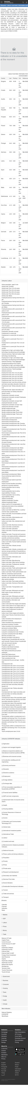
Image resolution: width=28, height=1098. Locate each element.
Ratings (3, 1042)
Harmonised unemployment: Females (12, 450)
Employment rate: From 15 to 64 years (12, 374)
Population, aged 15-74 (8, 645)
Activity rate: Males (7, 296)
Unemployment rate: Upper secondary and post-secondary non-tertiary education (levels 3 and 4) (13, 694)
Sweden (3, 267)
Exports (4, 946)
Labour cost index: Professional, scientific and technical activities (13, 565)
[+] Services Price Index (8, 879)
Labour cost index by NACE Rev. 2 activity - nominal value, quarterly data (14, 511)
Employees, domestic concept (10, 331)
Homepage (4, 1032)
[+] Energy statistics (7, 780)
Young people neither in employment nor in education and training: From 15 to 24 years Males (14, 727)
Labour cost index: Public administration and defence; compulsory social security (14, 569)
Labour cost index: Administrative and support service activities (12, 518)
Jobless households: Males (9, 502)
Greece (3, 134)
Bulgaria (3, 81)
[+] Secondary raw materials (9, 875)
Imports (4, 959)
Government (6, 976)
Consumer (5, 984)
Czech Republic (3, 109)
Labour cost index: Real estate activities (13, 581)
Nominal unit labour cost (8, 635)
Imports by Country (7, 962)
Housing (5, 988)
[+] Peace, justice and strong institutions (12, 854)
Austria (3, 99)
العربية (3, 1075)
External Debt (5, 951)
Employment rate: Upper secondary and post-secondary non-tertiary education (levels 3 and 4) (13, 391)
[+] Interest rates (6, 827)
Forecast (4, 906)
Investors (3, 1052)
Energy (4, 996)
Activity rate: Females (8, 286)
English (3, 1063)
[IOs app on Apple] (20, 1049)
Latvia (2, 161)
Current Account (6, 942)
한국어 (17, 1075)
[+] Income (4, 818)
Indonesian (18, 1069)
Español (3, 1065)
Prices (4, 926)
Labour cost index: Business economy (12, 525)
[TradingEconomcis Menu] (2, 2)
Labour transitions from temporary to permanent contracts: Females (11, 623)
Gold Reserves (6, 957)
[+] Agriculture (5, 744)
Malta (2, 187)
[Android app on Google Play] (20, 1053)
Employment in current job (9, 333)
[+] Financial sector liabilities (9, 792)
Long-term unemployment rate (10, 630)
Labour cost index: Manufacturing (11, 560)
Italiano (17, 1065)
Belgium (3, 223)
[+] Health (4, 805)
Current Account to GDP (8, 944)
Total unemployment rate (8, 658)
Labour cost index (7, 508)
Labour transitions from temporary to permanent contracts (11, 619)
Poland (3, 125)
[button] (26, 2)
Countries (4, 1034)
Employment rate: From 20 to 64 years (12, 376)
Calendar (4, 904)
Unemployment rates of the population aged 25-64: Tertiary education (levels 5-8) (14, 704)
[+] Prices (4, 865)
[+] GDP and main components (10, 796)
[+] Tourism (5, 890)
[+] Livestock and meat (8, 841)
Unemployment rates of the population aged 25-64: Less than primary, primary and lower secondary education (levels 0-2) (14, 699)
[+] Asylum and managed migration (11, 747)
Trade (4, 934)
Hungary (3, 117)
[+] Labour (4, 838)
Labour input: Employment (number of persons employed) (12, 610)
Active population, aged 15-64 (10, 284)
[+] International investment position (11, 830)
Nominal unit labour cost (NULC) (11, 637)
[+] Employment (6, 776)
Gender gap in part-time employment (12, 418)
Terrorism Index (6, 968)
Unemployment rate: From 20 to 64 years (13, 673)
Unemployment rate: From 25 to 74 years (13, 679)
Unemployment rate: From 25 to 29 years (13, 675)
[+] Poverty (5, 861)
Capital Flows (5, 940)
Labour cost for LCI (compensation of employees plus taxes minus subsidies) (12, 505)
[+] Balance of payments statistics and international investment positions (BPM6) (13, 752)
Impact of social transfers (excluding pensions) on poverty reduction (11, 484)
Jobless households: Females (10, 500)
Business (5, 980)
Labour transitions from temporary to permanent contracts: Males (11, 627)
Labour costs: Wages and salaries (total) (13, 607)
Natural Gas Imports (7, 964)
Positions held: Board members (10, 647)
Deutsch (17, 1063)
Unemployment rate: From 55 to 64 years (13, 681)
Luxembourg (4, 258)
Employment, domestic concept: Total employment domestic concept (12, 405)
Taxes (4, 992)
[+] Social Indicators (7, 883)
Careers (3, 1050)
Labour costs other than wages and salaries (14, 604)
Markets (4, 914)
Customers (4, 1048)
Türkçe (3, 1073)
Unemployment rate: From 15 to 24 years (13, 665)
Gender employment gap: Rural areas (12, 412)
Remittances (5, 966)
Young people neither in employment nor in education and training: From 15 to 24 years (14, 717)
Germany (3, 152)
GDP (4, 918)
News (3, 910)
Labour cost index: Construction (10, 527)
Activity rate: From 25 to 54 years (11, 292)
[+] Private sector (6, 868)
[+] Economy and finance (8, 765)
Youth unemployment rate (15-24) (11, 731)
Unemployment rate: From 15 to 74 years (13, 669)
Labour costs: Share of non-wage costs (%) (13, 605)
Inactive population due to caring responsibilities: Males (11, 496)
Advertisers (4, 1055)
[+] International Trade (8, 834)
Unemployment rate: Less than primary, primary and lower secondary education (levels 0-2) (12, 684)
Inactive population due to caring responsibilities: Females (11, 492)
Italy (2, 178)
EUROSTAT (10, 22)
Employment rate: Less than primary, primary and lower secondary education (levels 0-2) (14, 383)
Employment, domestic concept (10, 395)
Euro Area (4, 205)
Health (4, 1000)
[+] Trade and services (8, 893)
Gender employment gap (8, 408)
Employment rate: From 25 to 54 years (12, 378)
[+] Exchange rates (7, 783)
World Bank (5, 1016)
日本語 (17, 1073)
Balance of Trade (6, 938)
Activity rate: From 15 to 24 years (11, 288)
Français (3, 1069)
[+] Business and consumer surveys (11, 756)
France (3, 240)
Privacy (3, 1059)
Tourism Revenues (7, 970)
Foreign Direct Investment (9, 955)
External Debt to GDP (8, 953)
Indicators (4, 908)
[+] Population (5, 857)
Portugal (3, 143)
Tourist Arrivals (6, 972)
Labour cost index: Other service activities (13, 562)
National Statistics (7, 1012)
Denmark (3, 231)
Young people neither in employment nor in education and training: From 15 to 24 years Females (14, 722)
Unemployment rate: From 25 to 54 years (13, 677)
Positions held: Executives (9, 649)
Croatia (3, 90)
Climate (4, 1004)
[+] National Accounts (7, 850)
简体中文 (17, 1071)
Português (4, 1067)
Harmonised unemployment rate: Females (13, 423)
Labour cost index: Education (10, 528)
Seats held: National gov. (8, 654)
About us (3, 1057)
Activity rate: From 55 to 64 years (11, 294)
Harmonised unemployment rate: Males (12, 448)
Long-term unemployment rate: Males (12, 634)
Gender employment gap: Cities (10, 410)
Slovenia (3, 249)
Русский (3, 1071)
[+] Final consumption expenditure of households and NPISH (12, 788)
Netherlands (4, 196)
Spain (2, 170)
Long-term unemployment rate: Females (13, 632)
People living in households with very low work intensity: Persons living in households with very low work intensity (14, 641)
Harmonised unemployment (9, 420)
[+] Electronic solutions (8, 773)
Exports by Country (7, 949)
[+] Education (5, 769)
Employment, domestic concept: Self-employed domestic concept (12, 402)
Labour (4, 922)
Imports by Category (7, 961)
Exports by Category (7, 947)
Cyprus (3, 214)
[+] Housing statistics (7, 809)
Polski (16, 1067)
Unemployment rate (7, 664)
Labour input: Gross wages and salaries (13, 613)
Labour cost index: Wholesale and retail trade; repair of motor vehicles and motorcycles (12, 592)
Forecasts (4, 1040)
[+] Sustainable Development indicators (12, 886)
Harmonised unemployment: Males (11, 474)
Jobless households (7, 498)
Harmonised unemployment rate (10, 421)
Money (4, 930)
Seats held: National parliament (10, 656)
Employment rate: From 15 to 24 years (12, 373)
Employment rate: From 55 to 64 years (12, 380)
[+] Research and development (10, 872)
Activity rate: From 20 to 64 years (11, 290)
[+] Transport (5, 897)
